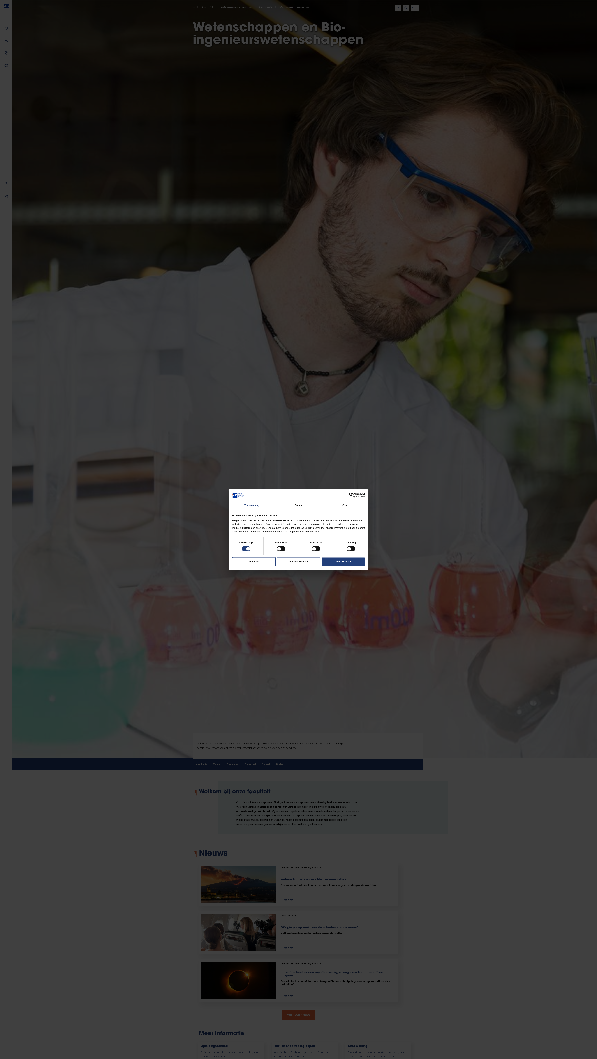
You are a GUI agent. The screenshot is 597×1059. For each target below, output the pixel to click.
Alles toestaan (343, 561)
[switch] (281, 548)
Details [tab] (298, 505)
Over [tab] (345, 505)
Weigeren (254, 561)
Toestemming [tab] (251, 505)
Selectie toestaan (298, 561)
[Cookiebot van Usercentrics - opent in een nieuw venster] (351, 495)
